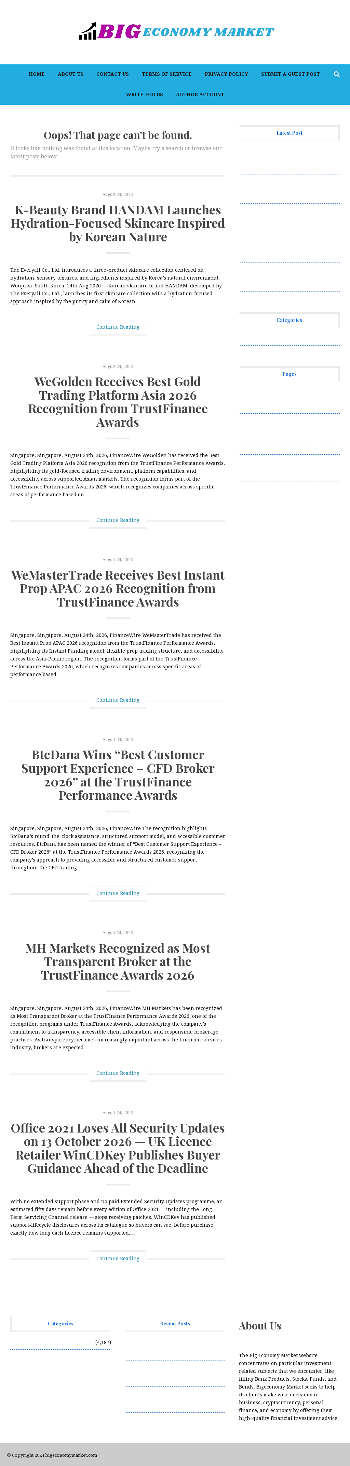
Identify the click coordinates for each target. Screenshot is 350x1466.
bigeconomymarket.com (71, 1455)
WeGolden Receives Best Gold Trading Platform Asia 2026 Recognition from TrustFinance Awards (118, 401)
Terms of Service (167, 74)
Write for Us (144, 94)
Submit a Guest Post (290, 74)
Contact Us (112, 74)
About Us (70, 74)
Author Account (200, 94)
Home (37, 74)
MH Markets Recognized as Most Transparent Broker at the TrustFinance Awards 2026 (117, 961)
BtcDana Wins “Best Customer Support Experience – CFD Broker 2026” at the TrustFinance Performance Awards (118, 774)
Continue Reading (117, 327)
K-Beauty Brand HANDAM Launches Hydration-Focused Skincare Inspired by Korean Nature (118, 222)
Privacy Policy (226, 74)
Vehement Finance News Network (279, 338)
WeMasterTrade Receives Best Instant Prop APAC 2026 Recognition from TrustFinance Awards (118, 588)
